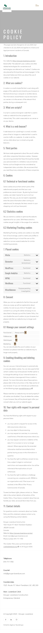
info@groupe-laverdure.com (14, 573)
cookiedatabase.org (10, 547)
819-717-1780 (8, 561)
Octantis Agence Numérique (13, 625)
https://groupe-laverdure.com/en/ (24, 61)
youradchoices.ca (25, 388)
